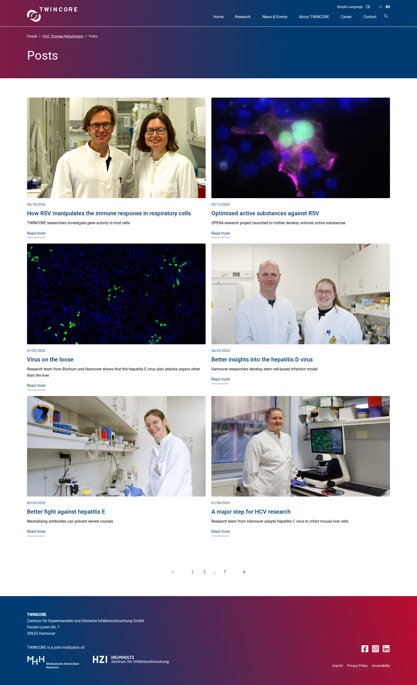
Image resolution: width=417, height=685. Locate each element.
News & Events (274, 16)
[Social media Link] (364, 648)
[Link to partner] (53, 662)
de (381, 7)
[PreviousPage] (173, 572)
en (388, 7)
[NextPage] (244, 572)
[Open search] (386, 16)
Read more (36, 233)
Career (346, 16)
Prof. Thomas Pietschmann (62, 36)
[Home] (52, 14)
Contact (369, 16)
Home (218, 16)
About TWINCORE (314, 16)
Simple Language (350, 7)
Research (243, 16)
